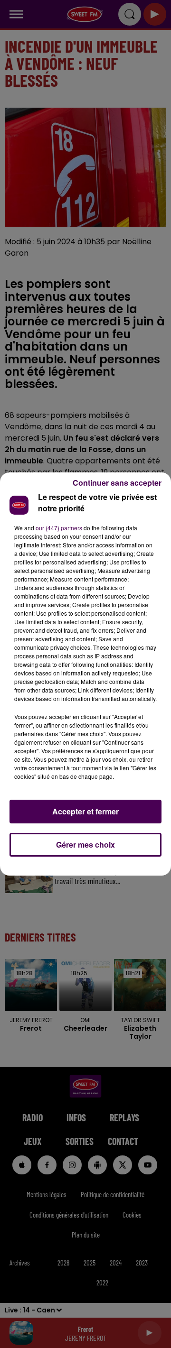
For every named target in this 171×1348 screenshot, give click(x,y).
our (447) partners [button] (59, 528)
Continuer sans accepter (117, 482)
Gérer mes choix (85, 844)
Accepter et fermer (85, 811)
